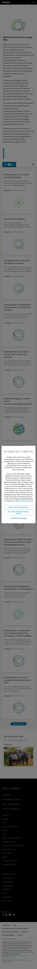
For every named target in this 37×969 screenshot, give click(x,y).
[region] (19, 484)
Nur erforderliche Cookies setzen (18, 512)
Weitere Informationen (24, 501)
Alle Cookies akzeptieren (18, 507)
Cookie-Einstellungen (18, 518)
